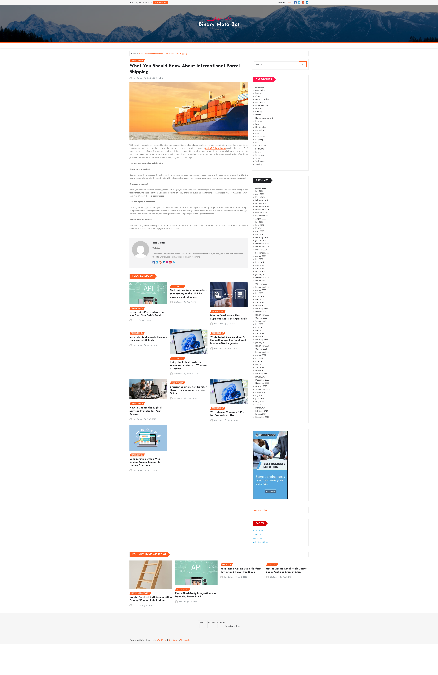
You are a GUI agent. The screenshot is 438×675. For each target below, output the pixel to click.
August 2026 (260, 188)
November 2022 (262, 315)
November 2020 (262, 383)
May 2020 (259, 401)
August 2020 (260, 392)
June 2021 (259, 361)
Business (259, 93)
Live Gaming (260, 127)
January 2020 (260, 414)
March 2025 (260, 234)
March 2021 (260, 370)
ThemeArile (185, 640)
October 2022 (261, 318)
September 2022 (262, 321)
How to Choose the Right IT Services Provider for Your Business (146, 411)
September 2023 (262, 287)
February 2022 (261, 339)
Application (260, 87)
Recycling (259, 139)
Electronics (260, 102)
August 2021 (260, 355)
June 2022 (259, 327)
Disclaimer (257, 538)
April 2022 (259, 333)
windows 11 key (260, 510)
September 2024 (262, 253)
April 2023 (259, 302)
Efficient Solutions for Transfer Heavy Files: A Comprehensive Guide (188, 390)
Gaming (258, 111)
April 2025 (259, 231)
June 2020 (259, 398)
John (135, 320)
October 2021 (261, 349)
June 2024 (259, 262)
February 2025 (261, 237)
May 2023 (259, 299)
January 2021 (260, 377)
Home (133, 53)
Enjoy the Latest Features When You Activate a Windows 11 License (188, 365)
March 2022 (260, 336)
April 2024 (259, 268)
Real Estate (260, 136)
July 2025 (259, 222)
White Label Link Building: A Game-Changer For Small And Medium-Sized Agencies (228, 340)
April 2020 (259, 404)
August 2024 (260, 256)
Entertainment (261, 105)
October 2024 (261, 250)
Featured (259, 108)
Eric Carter (137, 78)
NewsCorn (172, 640)
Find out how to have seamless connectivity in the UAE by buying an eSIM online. (188, 293)
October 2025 (261, 212)
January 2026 (260, 203)
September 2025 (262, 215)
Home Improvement (264, 118)
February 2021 (261, 373)
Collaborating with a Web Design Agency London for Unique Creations (145, 462)
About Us (257, 534)
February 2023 (261, 308)
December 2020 (262, 380)
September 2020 (262, 389)
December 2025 (262, 206)
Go (303, 64)
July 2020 (259, 395)
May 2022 (259, 330)
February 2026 (261, 200)
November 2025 (262, 209)
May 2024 (259, 265)
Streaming (259, 155)
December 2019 (262, 417)
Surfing (258, 158)
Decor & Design (262, 99)
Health (258, 114)
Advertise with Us (260, 542)
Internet (258, 121)
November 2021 (262, 346)
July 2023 (259, 293)
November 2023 (262, 281)
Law (257, 124)
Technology (260, 161)
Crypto (258, 96)
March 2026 (260, 197)
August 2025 (260, 219)
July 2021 (259, 358)
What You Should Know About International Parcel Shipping (163, 53)
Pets (257, 133)
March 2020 (260, 408)
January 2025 (260, 240)
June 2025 (259, 225)
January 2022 (260, 342)
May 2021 (259, 364)
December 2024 (262, 243)
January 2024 (260, 274)
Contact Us (258, 530)
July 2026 (259, 191)
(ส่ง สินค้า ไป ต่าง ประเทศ (215, 148)
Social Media (260, 145)
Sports (258, 152)
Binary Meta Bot (219, 24)
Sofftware (259, 149)
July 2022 (259, 324)
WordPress (162, 640)
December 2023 (262, 277)
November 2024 (262, 246)
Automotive (260, 90)
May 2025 (259, 228)
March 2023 (260, 305)
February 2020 (261, 411)
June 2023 (259, 296)
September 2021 (262, 352)
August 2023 (260, 290)
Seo (257, 142)
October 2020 (261, 386)
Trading (258, 164)
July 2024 (259, 259)
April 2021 (259, 367)
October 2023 (261, 284)
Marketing (259, 130)
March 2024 (260, 271)
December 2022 (262, 311)
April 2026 (259, 194)
